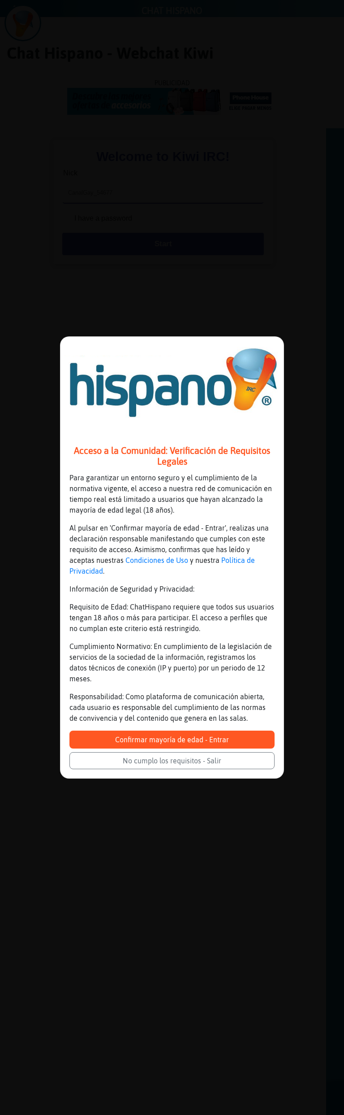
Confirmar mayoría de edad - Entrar (172, 740)
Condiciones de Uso (156, 560)
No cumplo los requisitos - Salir (172, 761)
